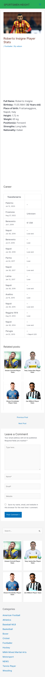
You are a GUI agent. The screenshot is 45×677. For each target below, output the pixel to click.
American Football (11, 615)
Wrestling (7, 670)
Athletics (7, 620)
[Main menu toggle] (40, 4)
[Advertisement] (22, 72)
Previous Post (22, 417)
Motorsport (8, 657)
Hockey (6, 647)
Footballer (8, 46)
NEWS (6, 661)
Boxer (5, 633)
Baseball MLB (9, 624)
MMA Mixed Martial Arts (14, 652)
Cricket (6, 638)
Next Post (22, 423)
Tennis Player (9, 666)
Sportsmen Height (17, 4)
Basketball (8, 629)
